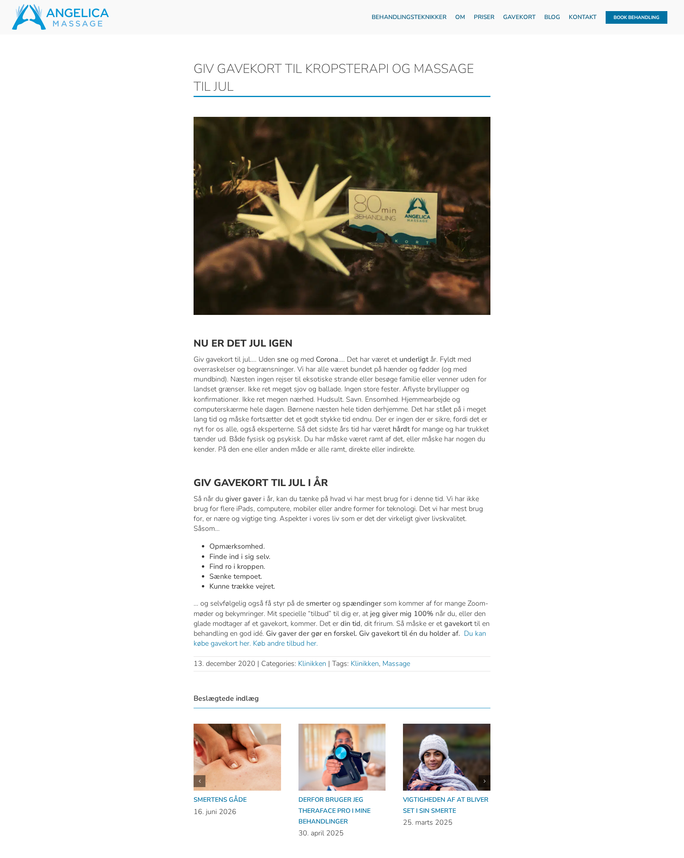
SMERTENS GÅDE (220, 799)
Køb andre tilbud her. (285, 643)
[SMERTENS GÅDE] (237, 728)
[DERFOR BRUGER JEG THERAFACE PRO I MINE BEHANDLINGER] (342, 728)
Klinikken (312, 663)
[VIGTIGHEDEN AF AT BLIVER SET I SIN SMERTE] (446, 728)
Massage (396, 663)
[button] (199, 781)
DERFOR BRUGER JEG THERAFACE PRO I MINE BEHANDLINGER (334, 810)
